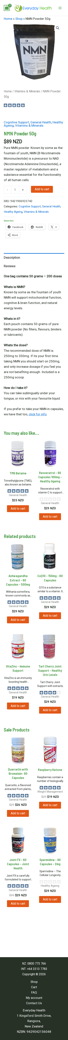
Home (8, 19)
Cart (34, 987)
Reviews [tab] (9, 266)
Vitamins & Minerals (27, 91)
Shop (18, 19)
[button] (57, 28)
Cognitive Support (16, 122)
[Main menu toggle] (60, 8)
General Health (40, 122)
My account (34, 998)
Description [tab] (12, 257)
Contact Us (34, 1003)
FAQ (34, 992)
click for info (38, 414)
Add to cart (42, 189)
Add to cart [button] (18, 508)
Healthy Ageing (13, 211)
